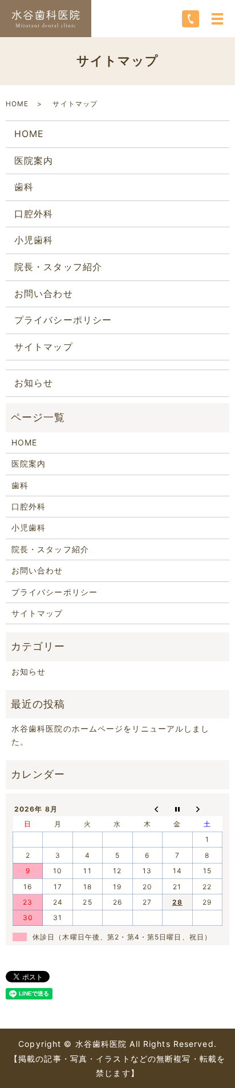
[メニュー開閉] (217, 19)
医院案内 (33, 160)
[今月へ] (177, 808)
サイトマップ (43, 346)
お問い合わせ (43, 293)
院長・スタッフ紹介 (58, 266)
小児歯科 (33, 240)
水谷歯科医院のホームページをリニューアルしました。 (110, 735)
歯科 (24, 186)
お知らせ (33, 382)
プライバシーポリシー (63, 320)
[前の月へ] (147, 808)
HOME (17, 103)
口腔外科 (33, 213)
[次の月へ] (207, 808)
